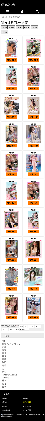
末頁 (17, 329)
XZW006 (4, 32)
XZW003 (19, 27)
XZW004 (27, 27)
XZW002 (11, 27)
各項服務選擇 (27, 410)
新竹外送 (11, 38)
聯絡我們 (25, 398)
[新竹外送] (11, 48)
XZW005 (34, 27)
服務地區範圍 (6, 410)
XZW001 (4, 27)
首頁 (21, 326)
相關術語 (4, 402)
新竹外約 (11, 153)
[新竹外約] (11, 163)
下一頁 (11, 329)
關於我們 (4, 398)
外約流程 (4, 406)
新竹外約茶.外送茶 (10, 374)
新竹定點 (6, 377)
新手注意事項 (27, 406)
